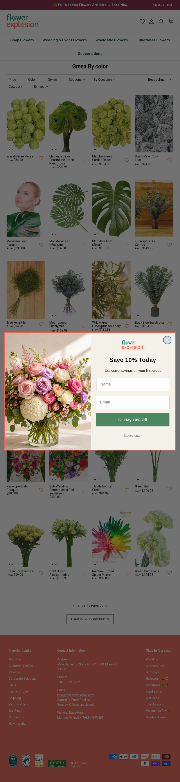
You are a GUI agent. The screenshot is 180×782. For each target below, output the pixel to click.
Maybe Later (133, 435)
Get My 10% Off (132, 420)
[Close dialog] (167, 340)
